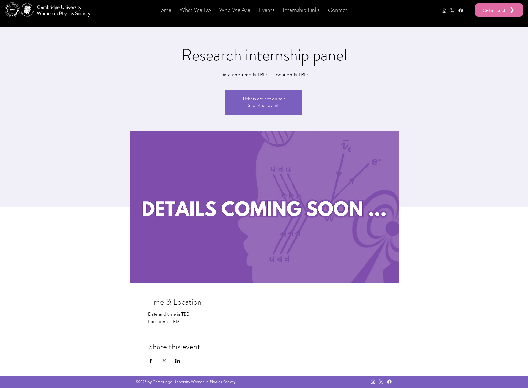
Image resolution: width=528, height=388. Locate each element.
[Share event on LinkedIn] (177, 361)
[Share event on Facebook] (150, 361)
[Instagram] (444, 10)
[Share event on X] (164, 361)
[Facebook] (460, 10)
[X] (452, 10)
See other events (264, 105)
